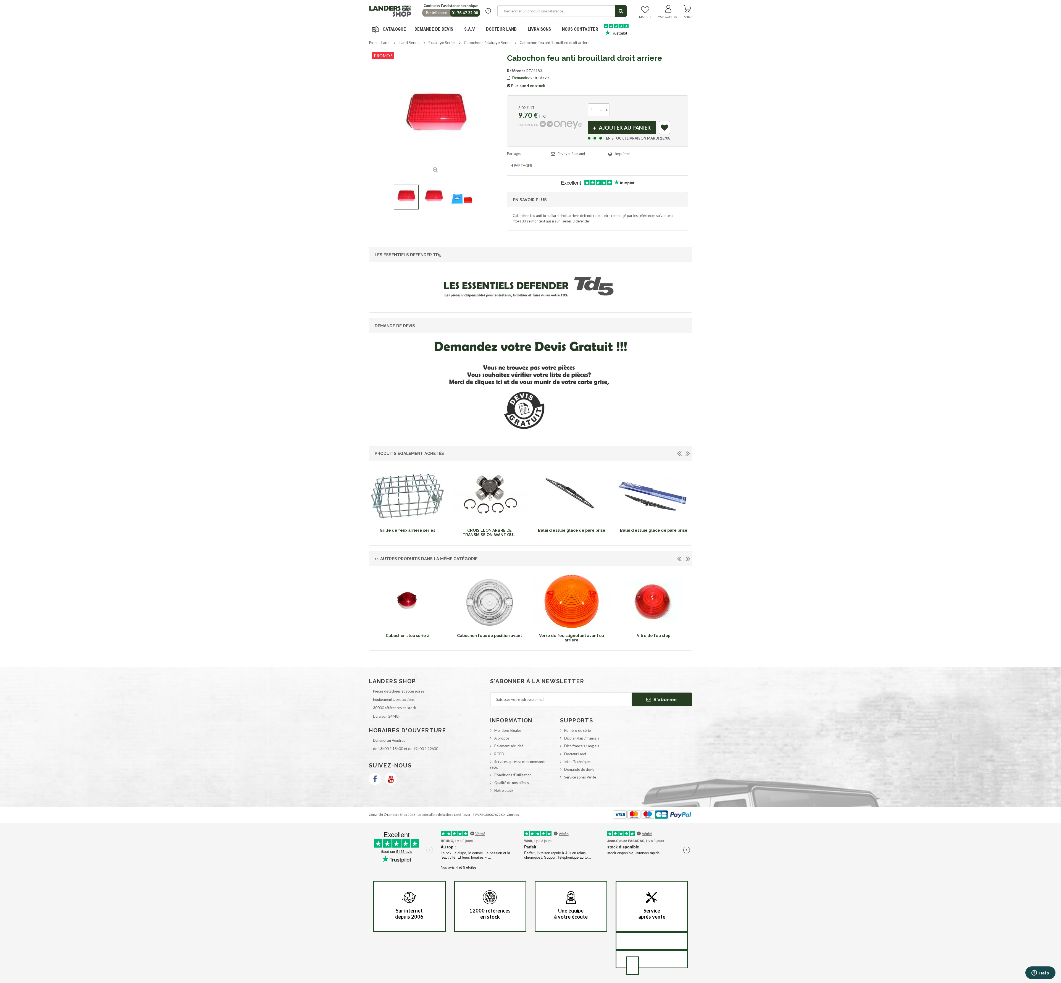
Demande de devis (579, 769)
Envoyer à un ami (571, 153)
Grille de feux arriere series (407, 530)
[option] (407, 501)
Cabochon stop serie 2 (407, 635)
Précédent (374, 197)
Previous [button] (679, 453)
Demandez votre (530, 77)
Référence (516, 71)
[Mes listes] (645, 10)
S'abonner (664, 699)
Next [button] (688, 453)
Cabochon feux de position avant (489, 635)
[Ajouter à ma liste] (665, 128)
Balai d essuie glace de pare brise (571, 530)
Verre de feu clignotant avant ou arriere (571, 637)
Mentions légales (507, 730)
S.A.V (469, 29)
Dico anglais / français (581, 738)
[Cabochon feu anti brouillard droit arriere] (406, 197)
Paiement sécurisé (508, 746)
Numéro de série (577, 730)
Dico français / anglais (581, 746)
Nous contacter (580, 29)
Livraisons (539, 29)
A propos (502, 738)
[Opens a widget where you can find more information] (1040, 973)
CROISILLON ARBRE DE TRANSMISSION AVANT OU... (489, 532)
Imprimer (622, 153)
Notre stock (503, 790)
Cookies (513, 814)
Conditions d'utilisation (513, 775)
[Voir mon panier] (687, 8)
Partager (522, 165)
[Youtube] (391, 779)
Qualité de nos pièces (511, 782)
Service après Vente (580, 777)
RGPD (499, 754)
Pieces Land (379, 42)
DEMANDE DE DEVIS (433, 29)
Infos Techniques (577, 761)
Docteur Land (501, 29)
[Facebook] (375, 779)
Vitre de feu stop (653, 635)
